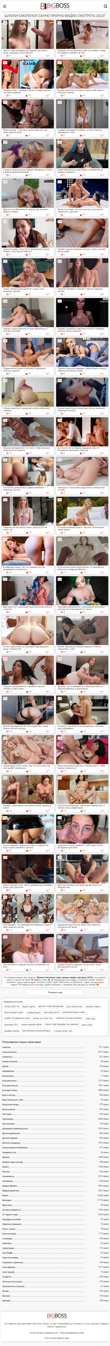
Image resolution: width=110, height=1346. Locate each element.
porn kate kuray (74, 1006)
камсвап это (11, 1024)
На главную (10, 1324)
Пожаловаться (65, 1324)
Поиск (46, 1324)
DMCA (50, 1327)
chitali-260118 (11, 1006)
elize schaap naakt (13, 1012)
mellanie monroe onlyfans (69, 1018)
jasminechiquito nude (74, 1012)
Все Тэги (37, 1324)
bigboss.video (63, 1338)
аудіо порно (28, 1006)
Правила (104, 1324)
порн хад (90, 1018)
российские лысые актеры (36, 1030)
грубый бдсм (34, 1012)
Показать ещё (55, 992)
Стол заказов (91, 1324)
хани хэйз (87, 1024)
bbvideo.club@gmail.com (47, 1333)
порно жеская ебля (31, 1024)
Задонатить (60, 1327)
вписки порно (93, 1006)
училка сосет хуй (63, 1031)
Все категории (24, 1324)
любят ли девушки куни (17, 1018)
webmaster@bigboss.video (72, 1333)
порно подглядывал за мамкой (61, 1024)
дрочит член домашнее (51, 1006)
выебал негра (11, 1031)
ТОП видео (22, 984)
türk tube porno (51, 1012)
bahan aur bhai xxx (42, 1018)
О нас (53, 1324)
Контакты (79, 1324)
